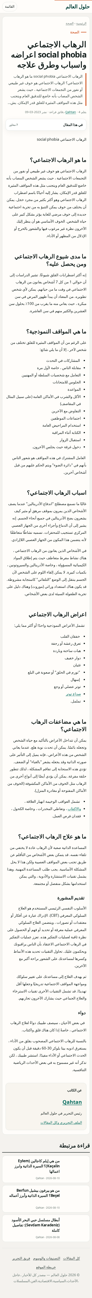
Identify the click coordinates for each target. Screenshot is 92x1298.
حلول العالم (78, 6)
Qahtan (70, 112)
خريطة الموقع (46, 1267)
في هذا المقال (46, 124)
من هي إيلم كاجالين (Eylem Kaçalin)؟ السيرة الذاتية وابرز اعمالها (37, 1166)
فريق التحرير (21, 1258)
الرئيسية (81, 23)
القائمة (9, 6)
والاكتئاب (74, 808)
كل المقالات (71, 1258)
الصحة (70, 23)
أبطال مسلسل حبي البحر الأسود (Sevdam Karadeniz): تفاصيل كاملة (36, 1225)
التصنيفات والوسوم (46, 1258)
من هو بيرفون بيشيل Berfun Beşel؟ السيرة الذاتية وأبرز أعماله (34, 1193)
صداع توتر (73, 693)
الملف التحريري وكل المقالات (61, 1122)
